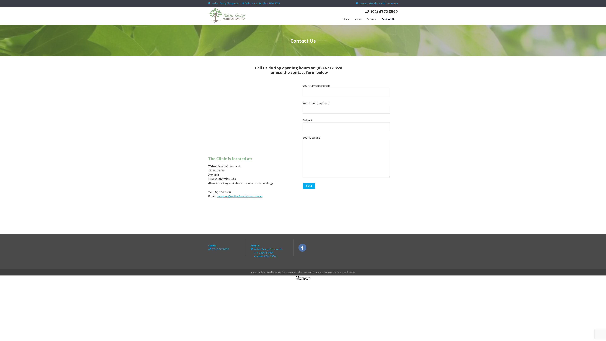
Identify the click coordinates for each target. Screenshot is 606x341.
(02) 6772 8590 (384, 11)
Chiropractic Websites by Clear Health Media (333, 272)
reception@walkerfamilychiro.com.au (379, 3)
